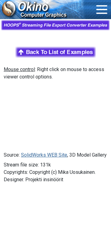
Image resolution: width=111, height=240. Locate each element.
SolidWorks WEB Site (44, 155)
